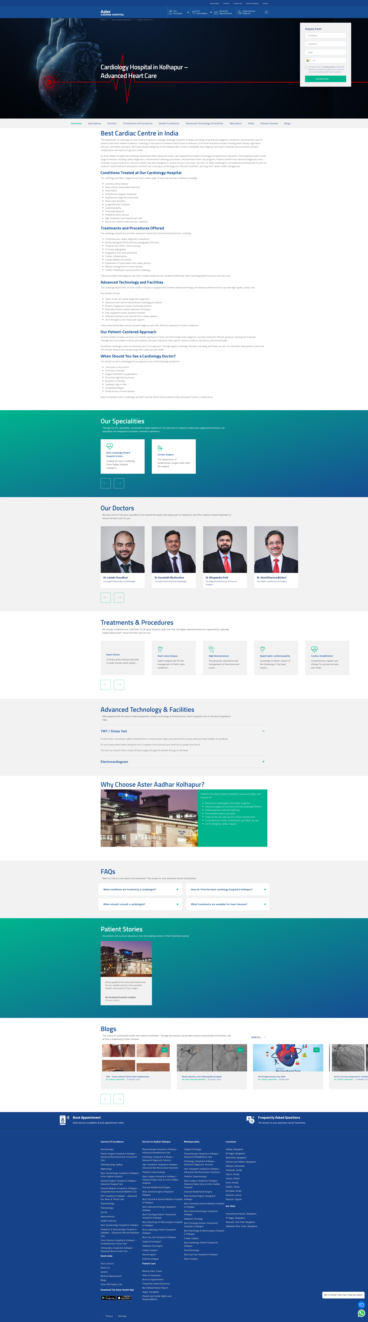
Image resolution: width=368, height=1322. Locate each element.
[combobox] (308, 60)
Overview (76, 123)
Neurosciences (108, 1216)
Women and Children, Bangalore (241, 1161)
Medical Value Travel (152, 1271)
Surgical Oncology (192, 1149)
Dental (104, 1212)
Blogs (287, 123)
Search (265, 3)
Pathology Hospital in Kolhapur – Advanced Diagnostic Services (158, 1158)
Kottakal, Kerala (233, 1191)
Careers (226, 3)
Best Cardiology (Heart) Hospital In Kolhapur (159, 1231)
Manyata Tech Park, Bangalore (240, 1222)
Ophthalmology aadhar (112, 1164)
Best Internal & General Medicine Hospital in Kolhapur (162, 1200)
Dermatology (107, 1149)
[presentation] (106, 1099)
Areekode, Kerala (234, 1170)
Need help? (214, 3)
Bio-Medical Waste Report (155, 1287)
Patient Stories (269, 123)
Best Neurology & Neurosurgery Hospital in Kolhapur (162, 1223)
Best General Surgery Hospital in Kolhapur (158, 1193)
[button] (106, 483)
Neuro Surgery (191, 1258)
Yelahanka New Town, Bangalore (241, 1226)
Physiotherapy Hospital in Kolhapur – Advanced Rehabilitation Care (160, 1150)
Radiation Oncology (193, 1218)
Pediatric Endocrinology (153, 1172)
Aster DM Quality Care (111, 1284)
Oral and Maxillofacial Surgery (156, 1187)
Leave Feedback (252, 3)
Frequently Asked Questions (156, 1283)
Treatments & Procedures (138, 123)
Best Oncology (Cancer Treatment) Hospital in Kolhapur (159, 1216)
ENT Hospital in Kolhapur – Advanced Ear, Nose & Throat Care (119, 1197)
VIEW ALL (256, 1037)
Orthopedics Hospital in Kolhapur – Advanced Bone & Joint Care (117, 1249)
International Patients (249, 12)
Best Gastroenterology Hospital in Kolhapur (159, 1208)
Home (103, 19)
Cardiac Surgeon (150, 1250)
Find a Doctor (107, 1263)
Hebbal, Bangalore (234, 1149)
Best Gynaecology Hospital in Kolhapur (119, 1225)
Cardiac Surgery (191, 1238)
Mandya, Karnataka (235, 1166)
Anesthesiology (191, 1250)
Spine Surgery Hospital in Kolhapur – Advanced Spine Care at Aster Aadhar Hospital (160, 1180)
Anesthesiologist (150, 1258)
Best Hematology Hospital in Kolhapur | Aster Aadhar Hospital (120, 1174)
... (109, 19)
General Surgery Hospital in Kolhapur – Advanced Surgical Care (119, 1182)
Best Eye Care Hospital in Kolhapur (159, 1237)
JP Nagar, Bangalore (235, 1153)
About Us (105, 1267)
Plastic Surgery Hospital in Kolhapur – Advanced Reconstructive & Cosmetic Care (119, 1157)
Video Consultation (151, 1275)
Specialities (94, 123)
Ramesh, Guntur (233, 1195)
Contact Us (237, 3)
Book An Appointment (226, 12)
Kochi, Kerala (232, 1182)
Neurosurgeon (149, 1254)
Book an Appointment (111, 1276)
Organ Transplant (150, 1292)
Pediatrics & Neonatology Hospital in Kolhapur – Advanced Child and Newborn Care (120, 1233)
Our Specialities (202, 12)
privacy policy (329, 67)
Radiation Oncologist (152, 1246)
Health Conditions (169, 123)
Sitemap (122, 1316)
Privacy (109, 1316)
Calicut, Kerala (232, 1174)
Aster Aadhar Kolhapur (121, 19)
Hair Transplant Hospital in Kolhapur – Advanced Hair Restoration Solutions (160, 1166)
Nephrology (106, 1168)
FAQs (251, 123)
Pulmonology (107, 1207)
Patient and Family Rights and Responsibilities (156, 1297)
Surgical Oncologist (151, 1241)
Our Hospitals (178, 12)
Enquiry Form (313, 28)
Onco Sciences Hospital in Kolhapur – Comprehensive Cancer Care (119, 1241)
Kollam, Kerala (232, 1186)
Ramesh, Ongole (234, 1199)
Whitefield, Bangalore (236, 1157)
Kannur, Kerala (232, 1178)
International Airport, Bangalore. (241, 1213)
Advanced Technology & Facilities (204, 123)
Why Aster (236, 123)
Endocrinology (107, 1203)
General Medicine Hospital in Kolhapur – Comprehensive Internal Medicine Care (120, 1190)
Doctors (112, 123)
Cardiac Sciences (144, 19)
